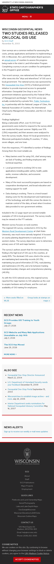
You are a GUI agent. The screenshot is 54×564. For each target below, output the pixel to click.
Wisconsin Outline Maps (27, 516)
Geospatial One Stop (14, 85)
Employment (27, 489)
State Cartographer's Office (26, 9)
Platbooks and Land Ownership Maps (27, 499)
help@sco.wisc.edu (29, 532)
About (27, 476)
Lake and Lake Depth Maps (27, 506)
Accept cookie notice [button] (27, 559)
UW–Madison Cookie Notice (37, 553)
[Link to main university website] (27, 465)
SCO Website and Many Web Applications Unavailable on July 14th (24, 334)
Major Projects (27, 486)
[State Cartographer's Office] (5, 9)
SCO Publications (27, 482)
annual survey (10, 60)
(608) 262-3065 (30, 535)
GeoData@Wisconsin (27, 509)
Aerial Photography (27, 503)
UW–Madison (17, 2)
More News (9, 354)
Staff (27, 479)
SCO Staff (9, 41)
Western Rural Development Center (17, 231)
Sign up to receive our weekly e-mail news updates (26, 431)
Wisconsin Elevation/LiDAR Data (27, 513)
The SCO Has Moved (14, 344)
